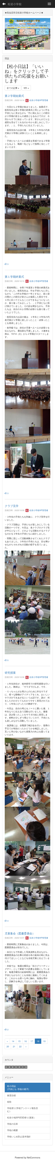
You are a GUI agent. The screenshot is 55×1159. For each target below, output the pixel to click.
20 (8, 1046)
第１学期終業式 (14, 276)
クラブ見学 (11, 506)
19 (44, 1041)
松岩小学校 (15, 4)
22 (20, 1046)
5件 (26, 87)
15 (19, 1041)
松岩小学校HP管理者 (38, 100)
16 (25, 1041)
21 (14, 1046)
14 (13, 1041)
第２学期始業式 (14, 96)
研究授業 (10, 672)
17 (32, 1041)
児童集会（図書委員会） (20, 933)
